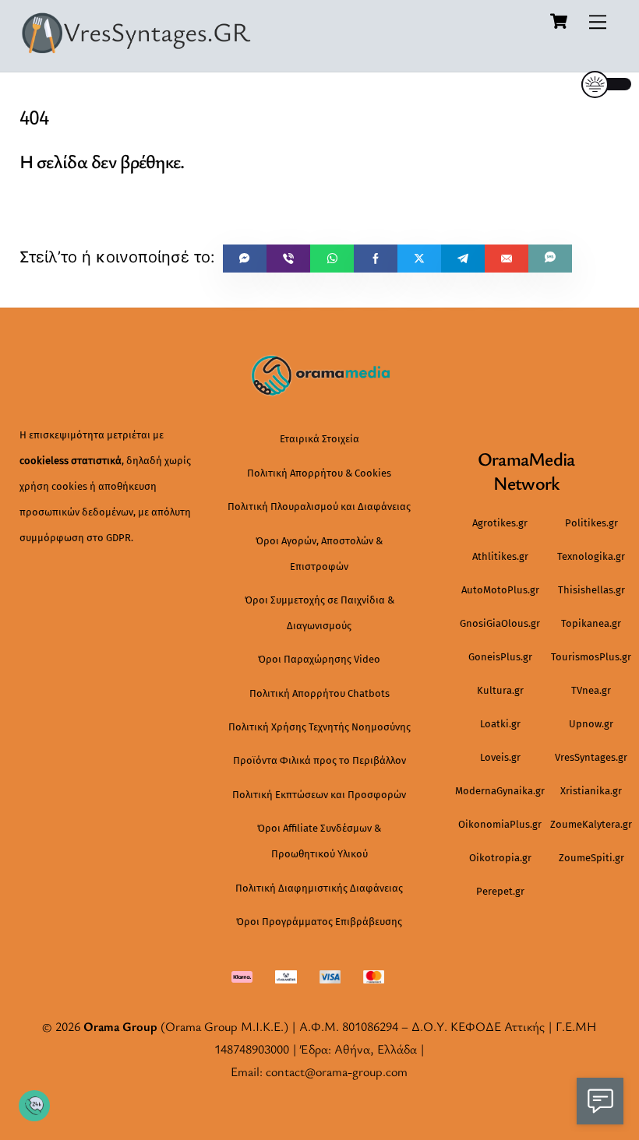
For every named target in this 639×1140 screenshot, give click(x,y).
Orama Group (120, 1026)
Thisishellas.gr (591, 590)
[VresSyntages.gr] (136, 48)
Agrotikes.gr (500, 523)
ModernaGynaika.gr (500, 791)
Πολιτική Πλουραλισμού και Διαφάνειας (319, 506)
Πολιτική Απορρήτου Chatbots (319, 693)
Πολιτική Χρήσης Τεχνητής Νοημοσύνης (319, 727)
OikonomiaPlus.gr (500, 824)
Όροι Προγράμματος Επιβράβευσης (319, 921)
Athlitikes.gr (500, 556)
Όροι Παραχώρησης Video (319, 659)
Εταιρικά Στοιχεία (319, 439)
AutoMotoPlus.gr (500, 590)
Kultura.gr (500, 690)
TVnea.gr (591, 690)
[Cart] (558, 21)
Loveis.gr (500, 757)
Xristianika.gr (591, 791)
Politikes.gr (591, 523)
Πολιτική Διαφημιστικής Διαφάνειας (319, 888)
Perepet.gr (500, 891)
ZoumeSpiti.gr (591, 858)
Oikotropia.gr (500, 858)
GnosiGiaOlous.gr (500, 623)
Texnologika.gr (591, 556)
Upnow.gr (591, 724)
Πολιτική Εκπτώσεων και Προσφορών (319, 794)
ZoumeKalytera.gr (591, 824)
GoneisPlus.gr (500, 657)
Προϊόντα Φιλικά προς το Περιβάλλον (319, 760)
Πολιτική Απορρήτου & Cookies (319, 473)
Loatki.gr (500, 724)
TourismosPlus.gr (591, 657)
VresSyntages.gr (591, 757)
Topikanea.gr (591, 623)
